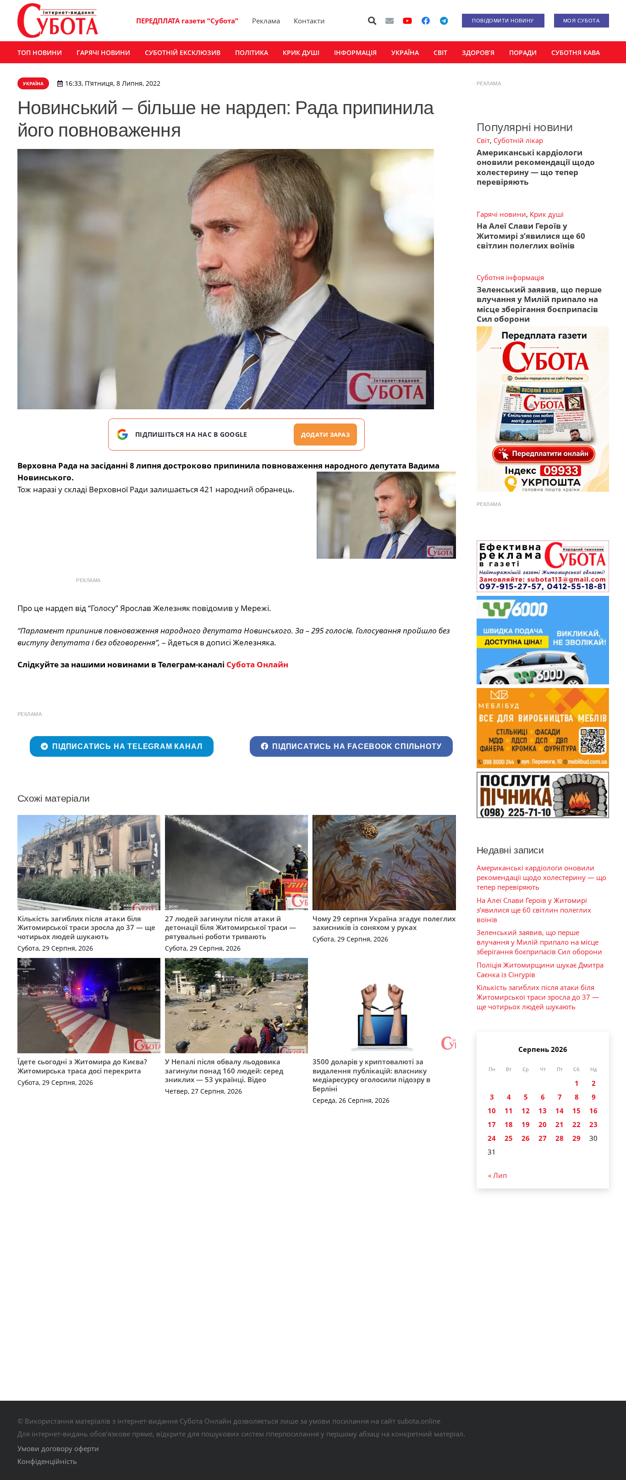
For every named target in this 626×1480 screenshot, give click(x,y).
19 (526, 1124)
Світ (483, 140)
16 (593, 1110)
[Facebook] (425, 20)
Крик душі (547, 214)
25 (509, 1138)
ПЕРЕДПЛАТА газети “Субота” (187, 20)
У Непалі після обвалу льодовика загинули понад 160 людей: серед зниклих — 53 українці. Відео (224, 1070)
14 (559, 1110)
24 (492, 1138)
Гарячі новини (501, 214)
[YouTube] (407, 20)
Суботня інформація (510, 277)
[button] (372, 20)
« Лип (497, 1175)
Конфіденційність (47, 1461)
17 (492, 1124)
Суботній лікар (518, 140)
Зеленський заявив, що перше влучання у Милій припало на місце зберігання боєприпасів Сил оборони (539, 304)
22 (576, 1124)
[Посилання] (57, 20)
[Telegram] (444, 20)
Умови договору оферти (58, 1448)
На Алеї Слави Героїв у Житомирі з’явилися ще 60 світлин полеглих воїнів (531, 235)
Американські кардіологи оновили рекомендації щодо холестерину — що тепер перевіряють (536, 167)
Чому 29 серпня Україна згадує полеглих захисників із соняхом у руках (384, 923)
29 (576, 1138)
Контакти (309, 20)
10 (492, 1110)
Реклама (266, 20)
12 (526, 1110)
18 (509, 1124)
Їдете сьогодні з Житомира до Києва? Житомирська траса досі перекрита (82, 1066)
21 (559, 1124)
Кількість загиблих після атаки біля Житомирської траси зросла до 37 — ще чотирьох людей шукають (86, 927)
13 (542, 1110)
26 (526, 1138)
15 (576, 1110)
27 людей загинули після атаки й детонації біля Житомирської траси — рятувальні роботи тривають (230, 927)
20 (542, 1124)
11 (509, 1110)
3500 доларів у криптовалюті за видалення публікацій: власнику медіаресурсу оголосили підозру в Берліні (371, 1075)
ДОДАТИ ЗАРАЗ (325, 434)
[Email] (389, 20)
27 (542, 1138)
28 (559, 1138)
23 (593, 1124)
